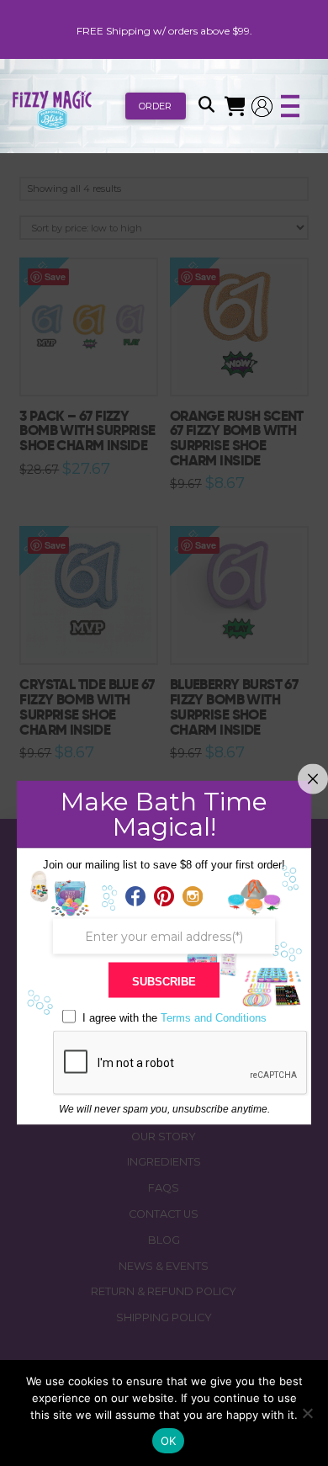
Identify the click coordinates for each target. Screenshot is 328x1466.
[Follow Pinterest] (164, 897)
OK (169, 1440)
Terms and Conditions (214, 1017)
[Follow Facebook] (135, 897)
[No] (307, 1413)
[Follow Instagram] (192, 897)
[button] (206, 106)
